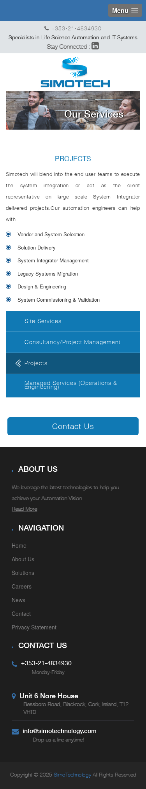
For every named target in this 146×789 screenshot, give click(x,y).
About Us (23, 559)
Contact (21, 613)
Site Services (43, 322)
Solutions (23, 572)
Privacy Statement (34, 627)
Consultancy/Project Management (73, 343)
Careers (22, 586)
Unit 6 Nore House (48, 695)
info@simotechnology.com (60, 730)
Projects (36, 364)
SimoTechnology (71, 775)
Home (19, 545)
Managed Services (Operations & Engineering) (71, 386)
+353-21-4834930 (76, 29)
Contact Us (73, 426)
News (18, 600)
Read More (24, 509)
